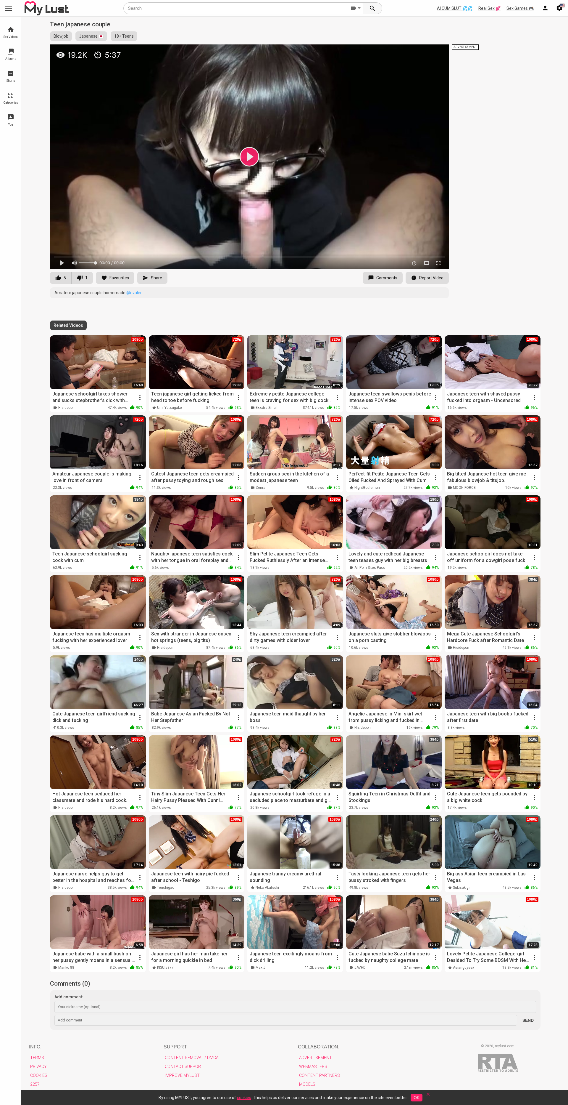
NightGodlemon (367, 488)
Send (528, 1020)
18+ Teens (124, 36)
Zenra (260, 488)
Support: (176, 1046)
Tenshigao (165, 887)
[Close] (428, 1096)
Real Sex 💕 (489, 8)
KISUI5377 (165, 967)
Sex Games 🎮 (520, 8)
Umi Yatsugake (169, 408)
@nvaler (134, 292)
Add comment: (68, 996)
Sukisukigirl (462, 887)
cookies (244, 1097)
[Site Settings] (559, 8)
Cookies (38, 1075)
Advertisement (315, 1057)
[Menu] (545, 8)
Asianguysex (463, 967)
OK (416, 1097)
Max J (260, 967)
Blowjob (61, 36)
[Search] (372, 8)
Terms (37, 1057)
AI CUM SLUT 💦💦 (454, 8)
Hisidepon (66, 408)
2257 (35, 1084)
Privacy (38, 1066)
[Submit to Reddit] (425, 51)
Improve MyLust (182, 1075)
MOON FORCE (464, 488)
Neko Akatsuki (267, 887)
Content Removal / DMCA (192, 1057)
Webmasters (313, 1066)
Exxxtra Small (266, 408)
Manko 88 (66, 967)
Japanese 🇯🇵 (91, 36)
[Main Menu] (8, 8)
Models (307, 1084)
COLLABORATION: (318, 1046)
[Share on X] (438, 51)
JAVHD (360, 967)
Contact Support (184, 1066)
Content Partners (319, 1075)
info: (35, 1046)
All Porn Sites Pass (369, 568)
